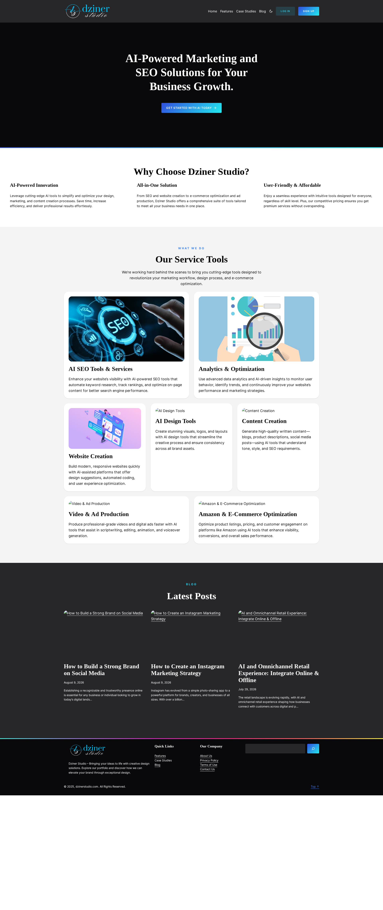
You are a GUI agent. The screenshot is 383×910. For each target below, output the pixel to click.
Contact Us (207, 769)
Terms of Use (208, 764)
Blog (157, 764)
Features (160, 755)
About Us (206, 755)
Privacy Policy (209, 760)
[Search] (313, 748)
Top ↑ (315, 786)
